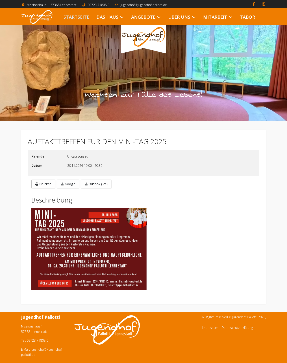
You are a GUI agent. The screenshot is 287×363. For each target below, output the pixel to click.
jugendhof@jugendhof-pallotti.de (144, 5)
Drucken (44, 184)
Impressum (210, 327)
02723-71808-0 (98, 5)
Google (69, 184)
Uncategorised (77, 156)
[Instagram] (263, 4)
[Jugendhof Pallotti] (37, 17)
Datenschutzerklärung (237, 327)
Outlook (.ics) (98, 184)
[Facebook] (254, 4)
